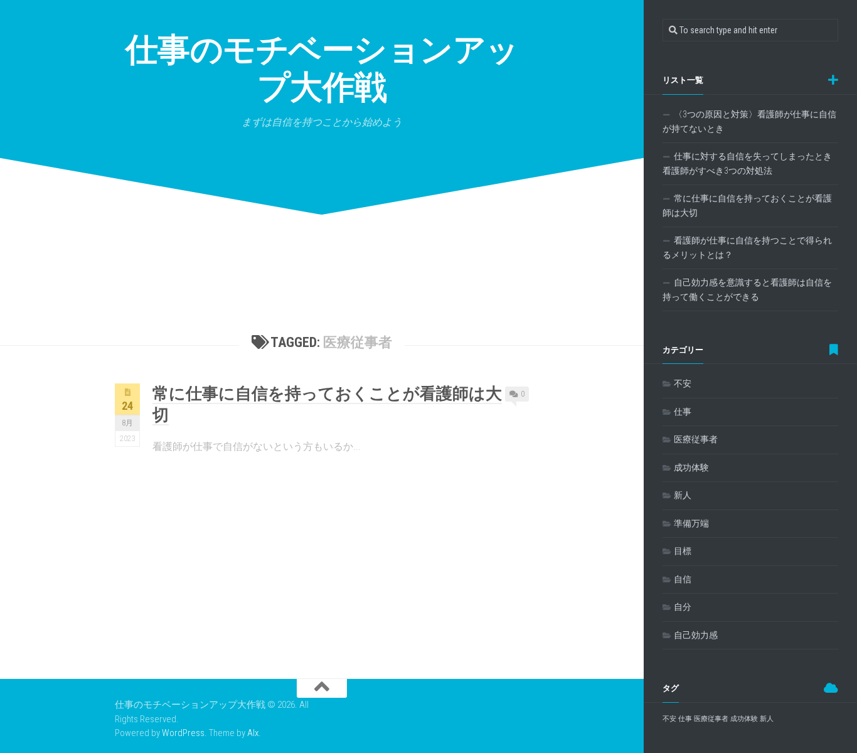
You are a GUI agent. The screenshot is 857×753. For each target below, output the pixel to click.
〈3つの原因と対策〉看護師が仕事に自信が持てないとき (749, 121)
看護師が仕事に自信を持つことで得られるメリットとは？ (747, 247)
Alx (252, 733)
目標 (682, 551)
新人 (682, 495)
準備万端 (691, 523)
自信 (682, 579)
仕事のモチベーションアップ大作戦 (322, 69)
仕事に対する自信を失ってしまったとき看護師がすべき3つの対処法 (747, 163)
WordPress (183, 733)
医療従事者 (696, 439)
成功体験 (691, 467)
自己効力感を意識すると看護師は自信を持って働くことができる (747, 289)
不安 (682, 383)
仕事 (682, 412)
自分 (682, 607)
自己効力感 (696, 635)
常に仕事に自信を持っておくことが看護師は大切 (747, 205)
